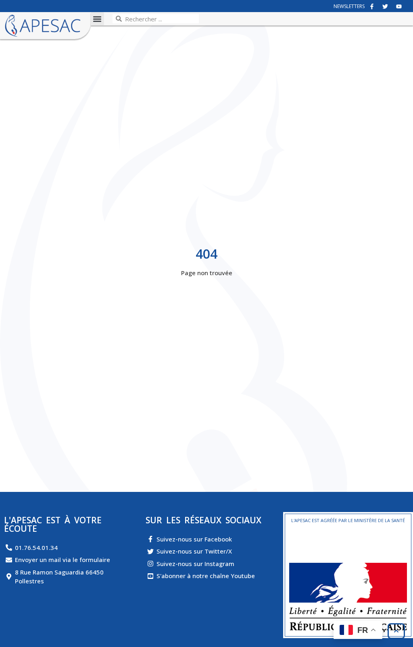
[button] (97, 18)
